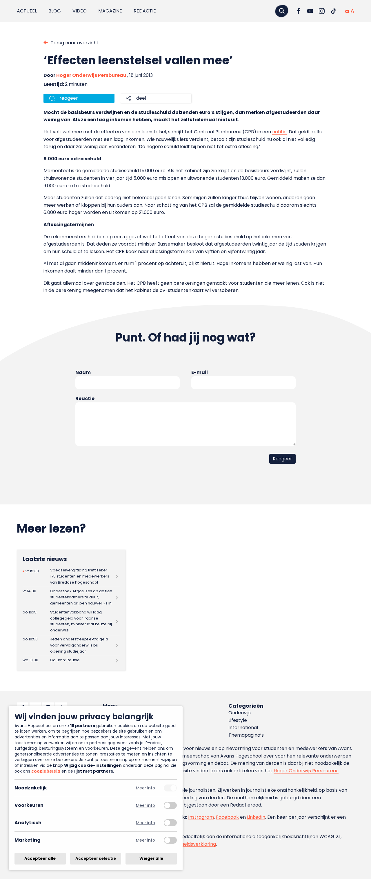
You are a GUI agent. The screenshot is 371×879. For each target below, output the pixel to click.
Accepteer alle (40, 858)
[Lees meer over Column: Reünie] (71, 660)
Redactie (145, 11)
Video (79, 11)
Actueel (27, 11)
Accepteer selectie (95, 858)
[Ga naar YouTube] (310, 11)
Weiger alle (151, 858)
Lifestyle (237, 720)
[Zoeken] (281, 10)
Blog (54, 11)
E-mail (199, 372)
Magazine (110, 11)
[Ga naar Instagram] (322, 11)
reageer (68, 98)
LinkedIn (256, 817)
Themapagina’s (246, 735)
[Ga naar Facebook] (298, 11)
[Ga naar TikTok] (333, 11)
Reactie (84, 398)
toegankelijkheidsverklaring (185, 844)
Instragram (201, 817)
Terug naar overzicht (75, 42)
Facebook (227, 817)
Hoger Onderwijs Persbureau (91, 75)
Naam (83, 372)
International (243, 727)
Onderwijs (239, 712)
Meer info (145, 788)
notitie (279, 131)
